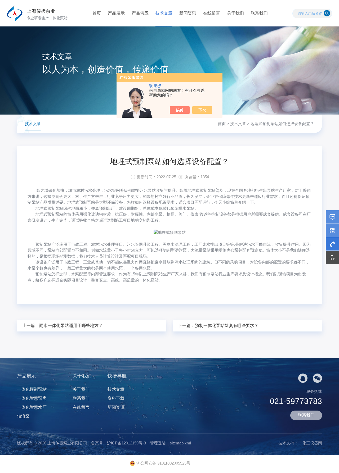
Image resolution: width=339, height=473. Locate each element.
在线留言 (211, 13)
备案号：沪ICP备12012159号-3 (118, 443)
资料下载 (116, 398)
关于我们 (235, 13)
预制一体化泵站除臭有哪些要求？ (226, 325)
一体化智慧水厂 (32, 407)
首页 (96, 13)
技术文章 (163, 13)
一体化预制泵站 (32, 389)
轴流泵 (23, 416)
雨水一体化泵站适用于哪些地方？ (71, 325)
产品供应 (140, 13)
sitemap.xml (180, 443)
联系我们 (259, 13)
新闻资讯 (187, 13)
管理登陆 (158, 443)
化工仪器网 (312, 443)
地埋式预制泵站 (49, 208)
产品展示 (116, 13)
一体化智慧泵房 (32, 398)
